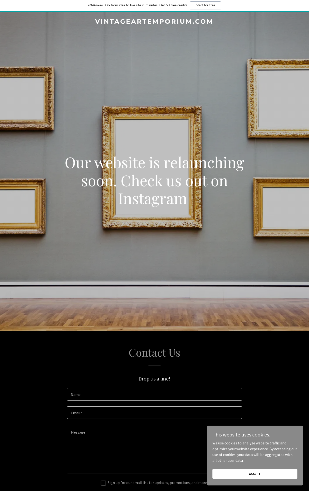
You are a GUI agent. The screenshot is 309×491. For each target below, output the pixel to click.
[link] (155, 22)
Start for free (205, 5)
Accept (255, 474)
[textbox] (154, 394)
